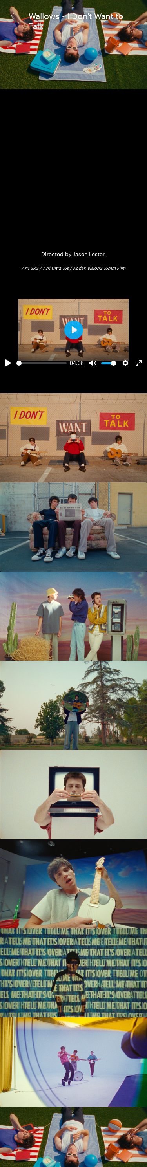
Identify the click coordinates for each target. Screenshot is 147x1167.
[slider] (41, 363)
